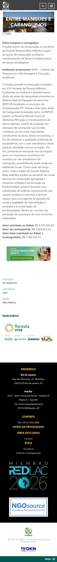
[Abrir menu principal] (51, 6)
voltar (8, 33)
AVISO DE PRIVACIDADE (28, 427)
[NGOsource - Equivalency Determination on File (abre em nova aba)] (28, 516)
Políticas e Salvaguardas (28, 453)
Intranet (28, 439)
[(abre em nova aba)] (28, 495)
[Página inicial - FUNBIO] (8, 5)
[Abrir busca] (43, 6)
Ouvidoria (28, 449)
